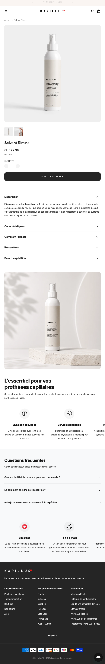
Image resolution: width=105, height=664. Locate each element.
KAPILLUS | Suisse (47, 658)
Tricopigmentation (13, 599)
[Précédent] (32, 3)
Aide (6, 614)
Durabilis (42, 604)
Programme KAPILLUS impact (85, 623)
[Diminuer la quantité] (6, 166)
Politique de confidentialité (83, 599)
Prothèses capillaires (14, 594)
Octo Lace (42, 614)
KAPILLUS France (79, 614)
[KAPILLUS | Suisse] (52, 11)
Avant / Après (44, 623)
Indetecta (42, 599)
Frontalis (42, 594)
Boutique (8, 604)
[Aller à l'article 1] (8, 131)
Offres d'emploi (78, 609)
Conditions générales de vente (85, 604)
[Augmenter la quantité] (18, 166)
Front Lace (43, 619)
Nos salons (9, 609)
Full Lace (42, 609)
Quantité (9, 161)
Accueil (7, 20)
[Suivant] (72, 3)
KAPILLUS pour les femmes (84, 619)
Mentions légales (79, 594)
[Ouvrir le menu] (6, 11)
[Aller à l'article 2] (18, 131)
